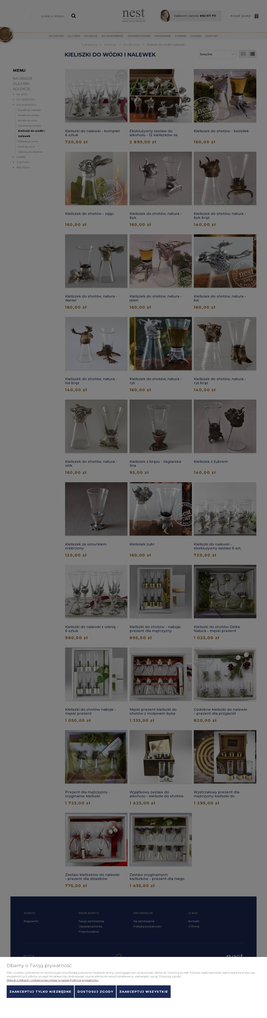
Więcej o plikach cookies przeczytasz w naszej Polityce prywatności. (53, 980)
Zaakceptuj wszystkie (143, 992)
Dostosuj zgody (95, 992)
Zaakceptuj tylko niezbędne (40, 992)
